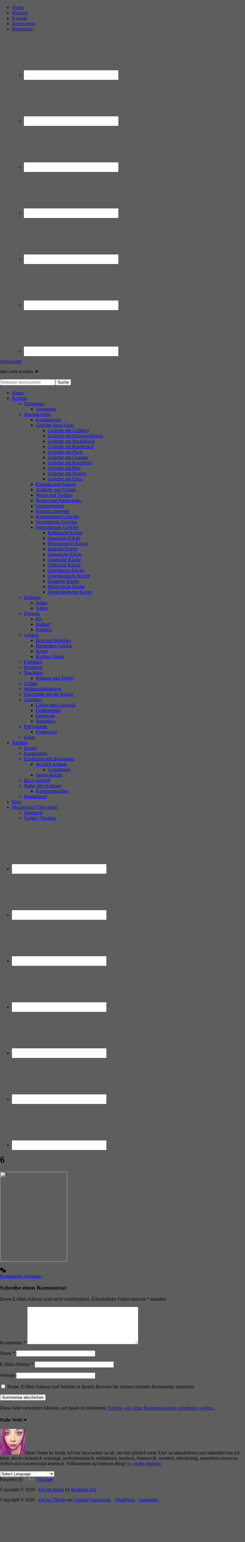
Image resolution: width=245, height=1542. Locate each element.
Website (7, 1375)
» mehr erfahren (146, 1463)
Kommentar (13, 1342)
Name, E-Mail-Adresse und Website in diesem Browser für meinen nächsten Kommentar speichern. (101, 1386)
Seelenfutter (11, 361)
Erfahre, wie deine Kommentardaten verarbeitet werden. (161, 1407)
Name (7, 1353)
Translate (44, 1479)
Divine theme (51, 1489)
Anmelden (148, 1499)
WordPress (125, 1499)
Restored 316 (83, 1489)
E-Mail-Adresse (16, 1364)
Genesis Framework (92, 1499)
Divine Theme (52, 1499)
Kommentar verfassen (20, 1276)
